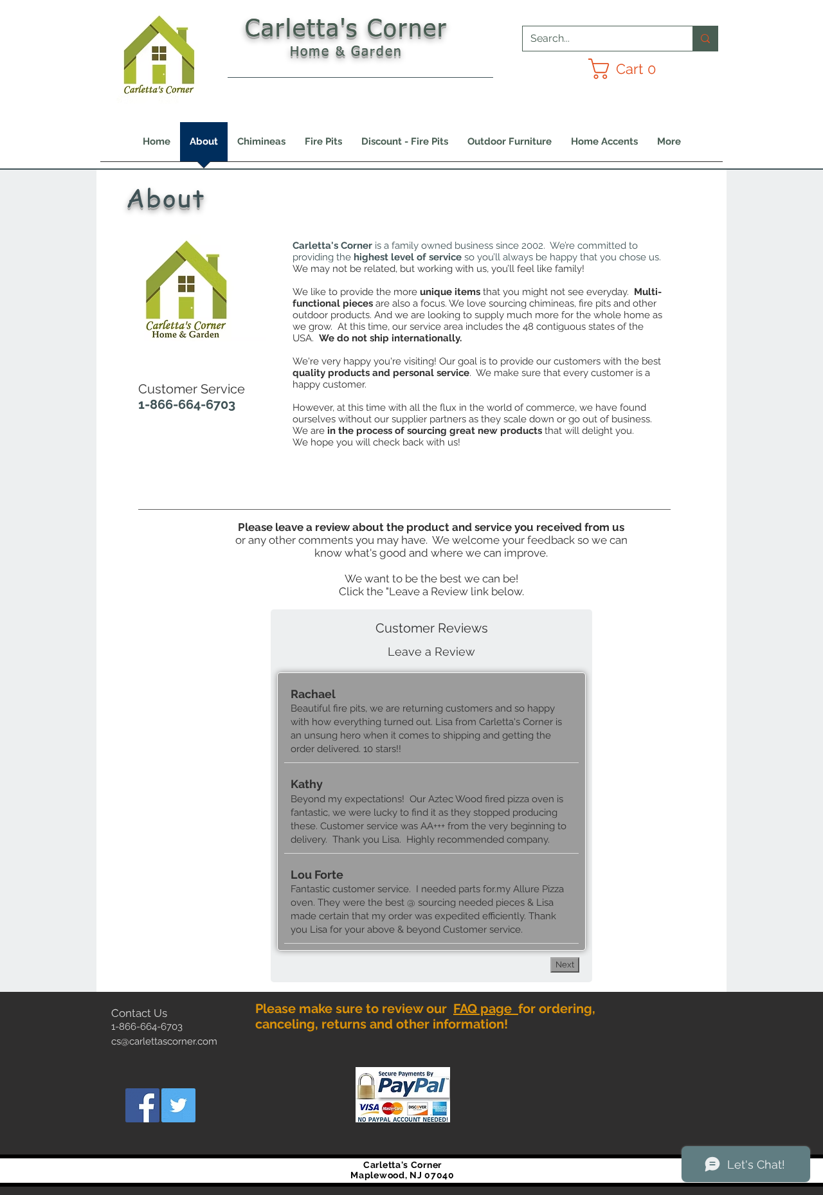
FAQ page (485, 1008)
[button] (628, 68)
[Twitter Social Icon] (178, 1105)
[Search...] (705, 38)
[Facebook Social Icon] (142, 1105)
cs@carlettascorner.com (164, 1041)
